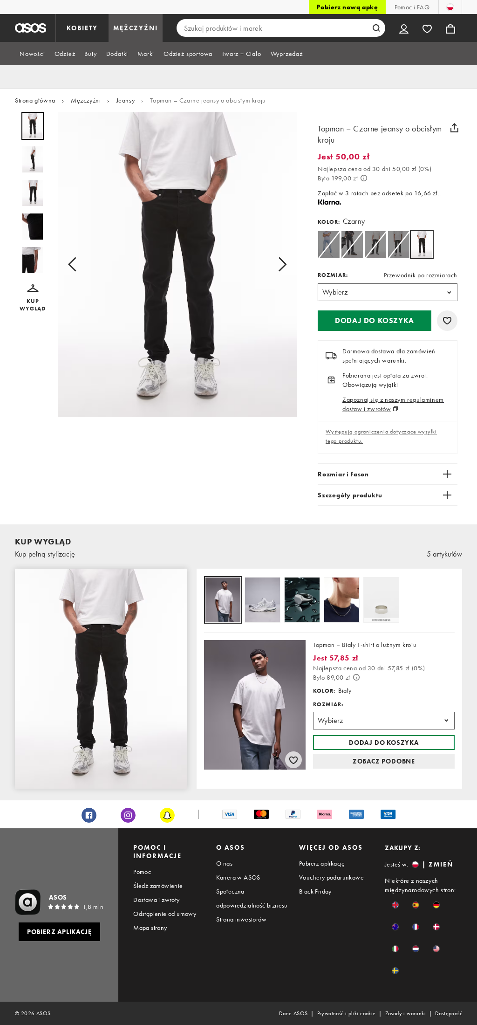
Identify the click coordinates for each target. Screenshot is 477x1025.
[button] (32, 298)
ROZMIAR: (333, 275)
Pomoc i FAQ (412, 7)
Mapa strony (150, 927)
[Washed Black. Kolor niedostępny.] (352, 244)
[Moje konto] (404, 28)
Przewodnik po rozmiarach (420, 275)
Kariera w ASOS (238, 877)
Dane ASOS (293, 1013)
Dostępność (448, 1013)
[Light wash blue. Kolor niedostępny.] (329, 244)
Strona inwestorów (241, 919)
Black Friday (315, 891)
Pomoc (142, 871)
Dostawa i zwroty (156, 899)
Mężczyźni (86, 100)
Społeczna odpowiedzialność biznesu (252, 898)
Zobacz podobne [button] (384, 761)
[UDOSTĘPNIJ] (454, 127)
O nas (224, 863)
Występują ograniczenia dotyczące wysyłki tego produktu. (381, 436)
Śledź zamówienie (158, 885)
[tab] (32, 53)
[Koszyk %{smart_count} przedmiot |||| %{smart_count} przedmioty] (450, 28)
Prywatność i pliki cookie (346, 1013)
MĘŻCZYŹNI (135, 28)
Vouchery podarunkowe (331, 877)
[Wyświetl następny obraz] (279, 264)
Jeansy (125, 100)
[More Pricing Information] (364, 178)
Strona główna (35, 100)
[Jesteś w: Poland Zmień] (450, 7)
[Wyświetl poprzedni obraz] (75, 264)
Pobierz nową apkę (347, 7)
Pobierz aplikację (322, 863)
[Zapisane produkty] (427, 28)
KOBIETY (82, 28)
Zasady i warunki (405, 1013)
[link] (422, 244)
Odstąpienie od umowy (164, 913)
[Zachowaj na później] (447, 320)
